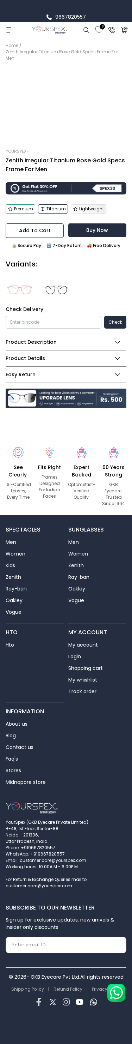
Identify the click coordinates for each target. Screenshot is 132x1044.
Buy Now (97, 230)
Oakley (14, 600)
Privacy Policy (106, 989)
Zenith (13, 577)
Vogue (13, 612)
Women (15, 553)
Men (11, 542)
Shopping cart (85, 668)
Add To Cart (35, 230)
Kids (10, 565)
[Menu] (9, 30)
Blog (11, 735)
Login (74, 656)
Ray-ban (16, 588)
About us (16, 723)
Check (115, 322)
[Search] (86, 30)
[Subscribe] (118, 945)
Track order (82, 691)
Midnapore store (26, 782)
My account (83, 644)
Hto (10, 644)
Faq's (12, 758)
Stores (13, 770)
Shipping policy (27, 989)
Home (12, 45)
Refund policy (68, 989)
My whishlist (82, 679)
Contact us (19, 747)
